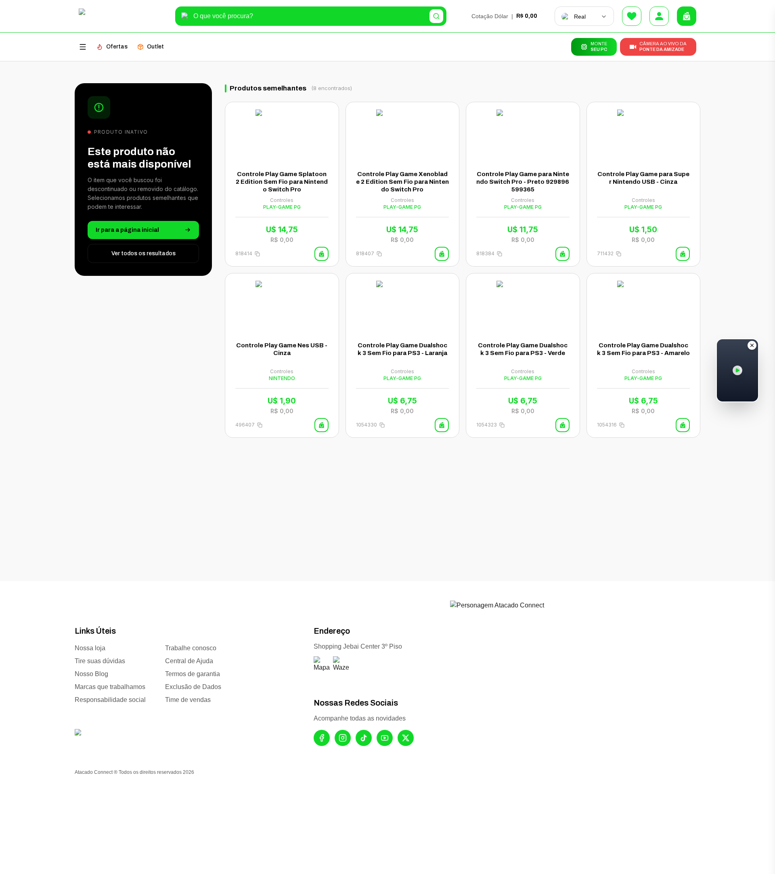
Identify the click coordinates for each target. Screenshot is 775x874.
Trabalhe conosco (190, 648)
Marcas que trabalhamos (110, 686)
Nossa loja (90, 648)
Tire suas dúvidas (100, 661)
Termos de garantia (192, 673)
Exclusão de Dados (193, 686)
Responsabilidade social (110, 699)
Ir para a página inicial (127, 230)
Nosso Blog (91, 673)
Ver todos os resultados (143, 253)
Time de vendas (188, 699)
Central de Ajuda (189, 661)
